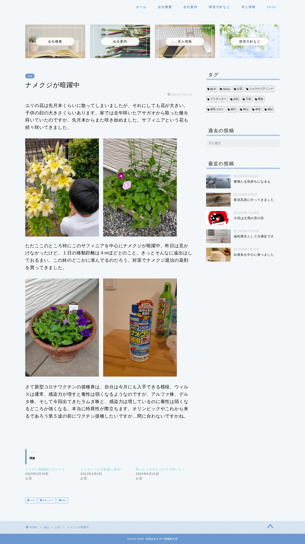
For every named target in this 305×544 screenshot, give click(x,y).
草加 (258, 109)
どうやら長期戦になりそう (45, 469)
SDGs (271, 7)
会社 (236, 99)
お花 (29, 76)
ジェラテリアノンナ (261, 88)
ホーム (141, 7)
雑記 (63, 500)
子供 (248, 99)
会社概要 (165, 7)
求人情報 (248, 7)
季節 (260, 99)
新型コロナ (48, 500)
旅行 (233, 109)
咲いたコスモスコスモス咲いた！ (160, 469)
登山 (245, 109)
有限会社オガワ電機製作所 (32, 6)
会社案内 (190, 7)
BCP (213, 89)
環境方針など (219, 7)
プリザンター (218, 99)
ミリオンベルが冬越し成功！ (101, 469)
